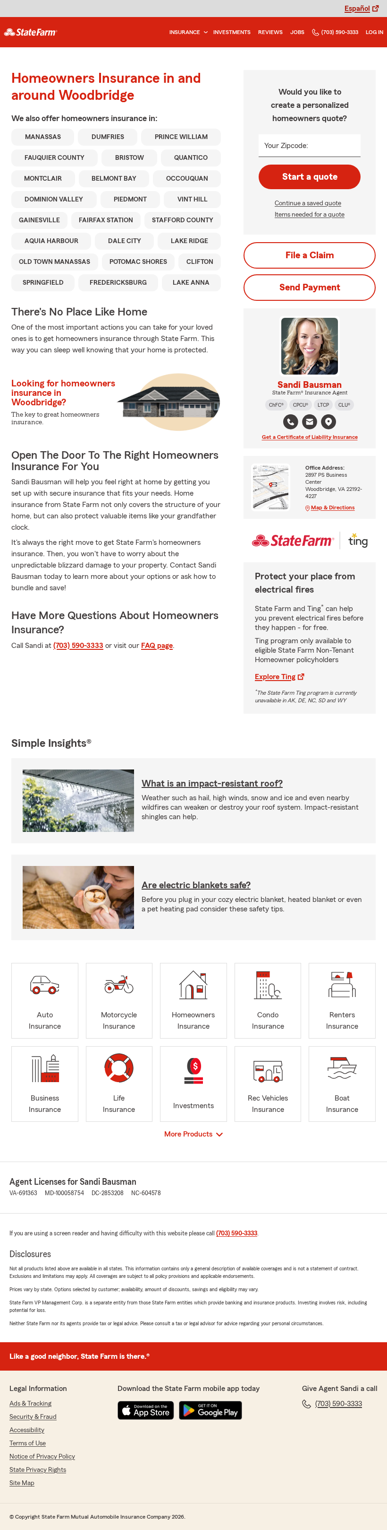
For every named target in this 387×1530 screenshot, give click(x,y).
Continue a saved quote (308, 203)
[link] (30, 32)
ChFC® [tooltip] (276, 405)
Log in (374, 32)
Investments (232, 32)
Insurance (184, 32)
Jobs (297, 32)
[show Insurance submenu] (204, 32)
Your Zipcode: (286, 145)
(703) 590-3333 (339, 32)
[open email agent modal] (309, 423)
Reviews (270, 32)
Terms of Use (27, 1443)
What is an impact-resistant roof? (212, 783)
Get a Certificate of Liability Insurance (310, 437)
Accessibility (26, 1430)
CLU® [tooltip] (344, 405)
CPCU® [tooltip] (300, 405)
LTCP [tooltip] (323, 405)
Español (357, 8)
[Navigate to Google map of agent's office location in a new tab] (328, 421)
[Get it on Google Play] (210, 1410)
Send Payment (309, 287)
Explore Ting (275, 677)
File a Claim (310, 255)
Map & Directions (333, 507)
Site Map (21, 1483)
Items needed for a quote (310, 214)
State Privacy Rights (37, 1470)
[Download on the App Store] (146, 1410)
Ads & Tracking (30, 1403)
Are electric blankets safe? (196, 885)
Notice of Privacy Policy (42, 1456)
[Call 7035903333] (290, 421)
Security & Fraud (33, 1417)
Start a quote (309, 177)
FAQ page (157, 645)
